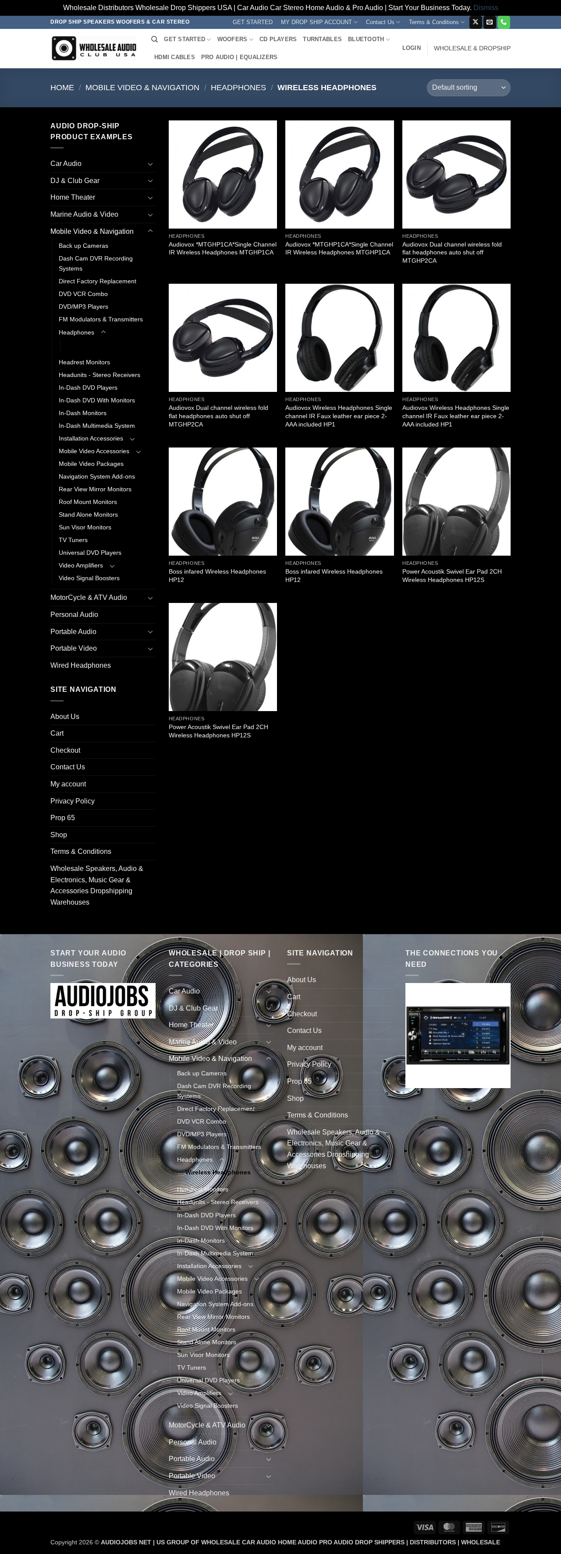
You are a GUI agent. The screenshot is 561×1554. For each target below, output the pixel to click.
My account (68, 784)
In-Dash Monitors (83, 412)
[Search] (154, 39)
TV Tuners (73, 539)
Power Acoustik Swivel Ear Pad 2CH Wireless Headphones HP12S (452, 575)
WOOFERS (232, 39)
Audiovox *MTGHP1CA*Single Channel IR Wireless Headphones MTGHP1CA (223, 248)
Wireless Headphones (99, 345)
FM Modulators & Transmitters (101, 319)
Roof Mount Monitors (88, 501)
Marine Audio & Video (84, 214)
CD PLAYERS (278, 39)
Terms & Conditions (434, 22)
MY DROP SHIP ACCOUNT (316, 22)
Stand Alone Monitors (88, 514)
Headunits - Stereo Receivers (99, 374)
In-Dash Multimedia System (97, 425)
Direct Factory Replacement (97, 281)
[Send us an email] (489, 22)
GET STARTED (253, 22)
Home (62, 87)
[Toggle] (150, 164)
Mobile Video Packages (91, 463)
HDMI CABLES (174, 57)
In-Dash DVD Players (88, 387)
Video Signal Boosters (89, 577)
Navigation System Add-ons (97, 476)
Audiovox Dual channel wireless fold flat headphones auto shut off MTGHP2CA (452, 252)
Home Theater (72, 197)
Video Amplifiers (81, 565)
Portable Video (73, 648)
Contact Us (380, 22)
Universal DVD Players (90, 552)
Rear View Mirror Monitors (95, 489)
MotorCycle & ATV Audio (88, 597)
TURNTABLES (322, 39)
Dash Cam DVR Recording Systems (96, 263)
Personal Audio (74, 614)
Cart (57, 733)
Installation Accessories (91, 438)
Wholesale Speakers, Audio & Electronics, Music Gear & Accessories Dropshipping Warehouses (96, 885)
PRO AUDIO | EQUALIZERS (239, 57)
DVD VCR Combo (83, 293)
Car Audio (66, 163)
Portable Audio (73, 631)
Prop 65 (62, 817)
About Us (64, 716)
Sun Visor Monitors (85, 527)
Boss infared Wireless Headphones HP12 (217, 575)
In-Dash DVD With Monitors (97, 400)
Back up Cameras (83, 245)
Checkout (65, 750)
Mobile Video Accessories (94, 451)
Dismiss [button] (485, 7)
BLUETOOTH (366, 39)
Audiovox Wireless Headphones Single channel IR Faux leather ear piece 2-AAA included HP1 (338, 415)
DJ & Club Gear (74, 180)
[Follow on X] (475, 22)
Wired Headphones (80, 665)
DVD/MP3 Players (83, 306)
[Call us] (503, 22)
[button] (411, 48)
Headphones (238, 87)
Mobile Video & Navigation (142, 87)
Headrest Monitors (84, 362)
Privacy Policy (72, 801)
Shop (58, 835)
